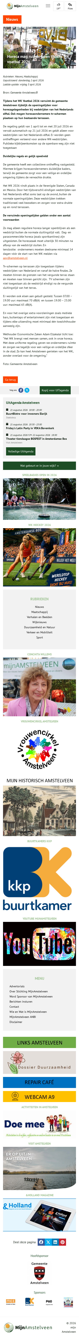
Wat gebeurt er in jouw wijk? (38, 465)
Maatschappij (31, 76)
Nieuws (19, 76)
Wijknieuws (39, 622)
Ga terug (10, 379)
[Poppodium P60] (49, 1302)
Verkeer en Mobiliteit (39, 632)
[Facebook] (20, 390)
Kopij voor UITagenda (55, 390)
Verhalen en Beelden (39, 617)
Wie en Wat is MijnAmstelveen (28, 1012)
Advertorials (17, 986)
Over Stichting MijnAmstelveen (29, 991)
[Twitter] (27, 390)
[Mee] (10, 1302)
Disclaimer (16, 1022)
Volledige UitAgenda (20, 451)
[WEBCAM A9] (39, 1096)
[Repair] (39, 1082)
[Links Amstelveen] (39, 1042)
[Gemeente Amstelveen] (39, 1273)
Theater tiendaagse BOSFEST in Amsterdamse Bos (36, 439)
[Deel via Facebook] (41, 1242)
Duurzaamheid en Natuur (39, 627)
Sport (39, 637)
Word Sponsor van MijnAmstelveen (31, 996)
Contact (14, 1006)
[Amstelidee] (68, 1302)
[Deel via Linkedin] (55, 1242)
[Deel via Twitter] (48, 1242)
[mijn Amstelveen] (22, 6)
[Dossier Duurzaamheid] (39, 1062)
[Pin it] (62, 1242)
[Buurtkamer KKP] (29, 1301)
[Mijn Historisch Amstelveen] (39, 806)
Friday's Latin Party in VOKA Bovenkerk (30, 428)
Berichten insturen (21, 1001)
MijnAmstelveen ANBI (23, 1017)
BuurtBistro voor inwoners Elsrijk (26, 414)
